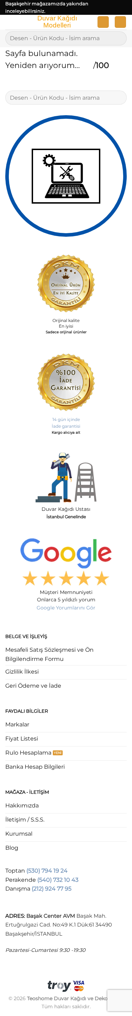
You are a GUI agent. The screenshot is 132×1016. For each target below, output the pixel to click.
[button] (9, 23)
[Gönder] (118, 38)
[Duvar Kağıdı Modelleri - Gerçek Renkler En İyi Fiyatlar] (56, 22)
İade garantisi (66, 426)
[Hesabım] (103, 22)
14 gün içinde (66, 419)
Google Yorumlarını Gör (66, 608)
